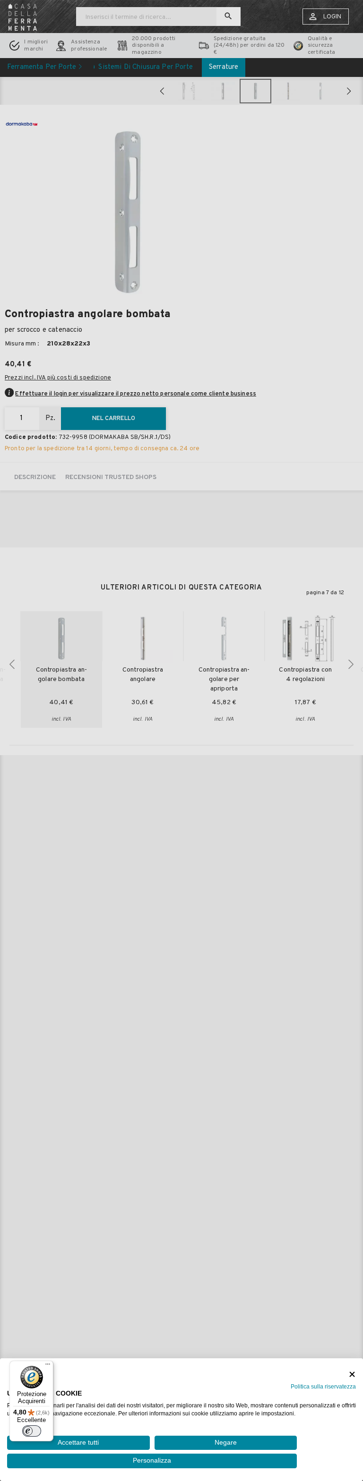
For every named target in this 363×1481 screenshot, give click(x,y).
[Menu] (47, 1366)
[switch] (31, 1431)
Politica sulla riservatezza (323, 1386)
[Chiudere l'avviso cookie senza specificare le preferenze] (352, 1374)
